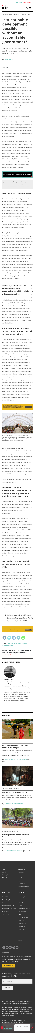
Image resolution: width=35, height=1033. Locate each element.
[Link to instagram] (13, 947)
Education (21, 872)
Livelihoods (21, 884)
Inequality (21, 932)
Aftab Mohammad (20, 759)
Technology (5, 914)
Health (20, 878)
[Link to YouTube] (17, 947)
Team (3, 869)
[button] (7, 1028)
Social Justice (22, 938)
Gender (20, 906)
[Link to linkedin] (10, 947)
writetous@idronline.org (9, 655)
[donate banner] (17, 409)
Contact (22, 1020)
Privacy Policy (6, 1020)
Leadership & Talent (8, 906)
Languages (28, 2)
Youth (20, 941)
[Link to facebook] (3, 947)
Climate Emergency (23, 917)
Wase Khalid (8, 804)
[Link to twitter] (7, 947)
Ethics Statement (7, 878)
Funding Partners (7, 875)
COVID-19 (21, 920)
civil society (12, 643)
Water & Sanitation (23, 886)
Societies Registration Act (19, 213)
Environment (22, 875)
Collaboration (22, 923)
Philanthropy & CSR (24, 908)
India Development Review (13, 851)
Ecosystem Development (22, 927)
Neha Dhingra (19, 804)
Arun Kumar (8, 59)
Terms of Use (15, 1020)
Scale (20, 935)
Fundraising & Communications (7, 901)
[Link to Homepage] (5, 9)
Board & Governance (8, 897)
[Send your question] (32, 1028)
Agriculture (21, 869)
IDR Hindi (19, 2)
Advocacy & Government (10, 15)
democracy (22, 643)
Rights (20, 881)
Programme (5, 911)
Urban (20, 914)
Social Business (22, 911)
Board (4, 872)
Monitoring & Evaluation (9, 908)
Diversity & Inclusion (24, 903)
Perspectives (7, 646)
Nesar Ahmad (9, 759)
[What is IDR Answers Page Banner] (17, 177)
